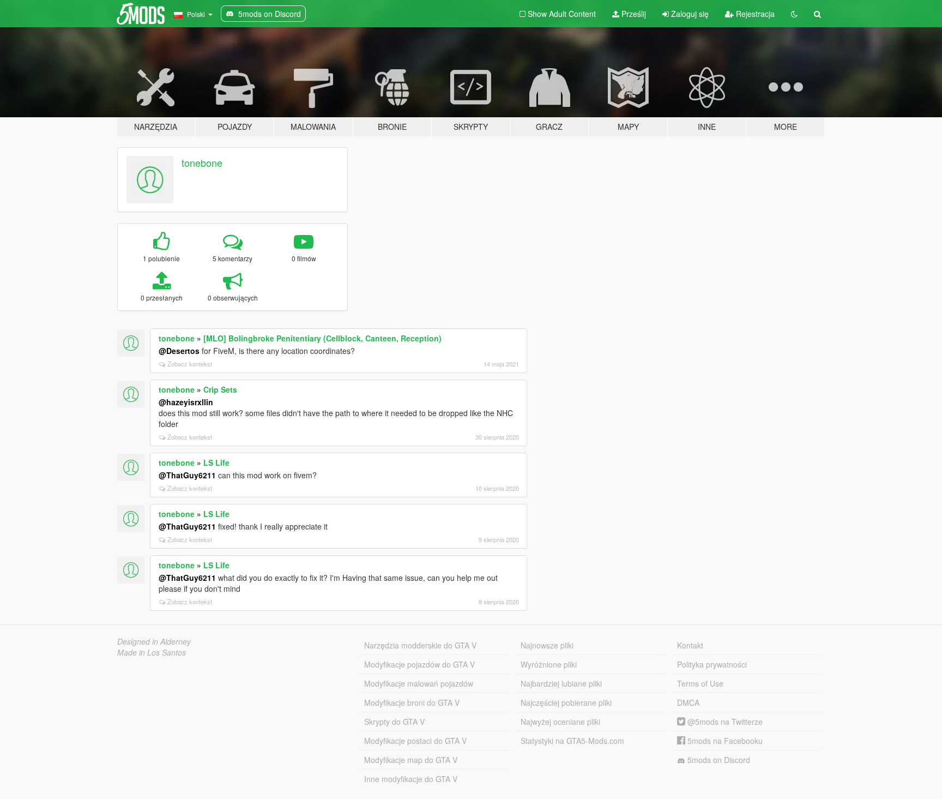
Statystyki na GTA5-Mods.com (572, 740)
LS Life (216, 462)
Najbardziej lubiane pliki (561, 683)
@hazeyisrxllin (186, 402)
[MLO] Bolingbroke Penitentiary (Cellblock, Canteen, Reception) (322, 338)
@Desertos (179, 350)
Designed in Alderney (154, 641)
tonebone (202, 162)
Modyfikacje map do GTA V (410, 759)
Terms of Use (700, 683)
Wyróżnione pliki (549, 664)
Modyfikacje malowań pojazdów (418, 683)
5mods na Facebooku (724, 740)
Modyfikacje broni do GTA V (412, 702)
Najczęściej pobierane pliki (566, 702)
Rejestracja (754, 13)
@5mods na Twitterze (724, 721)
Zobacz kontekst (189, 363)
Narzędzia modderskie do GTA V (420, 645)
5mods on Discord (717, 759)
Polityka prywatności (712, 664)
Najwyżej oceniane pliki (560, 721)
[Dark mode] (794, 13)
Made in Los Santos (151, 652)
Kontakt (690, 645)
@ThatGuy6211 (187, 475)
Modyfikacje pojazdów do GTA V (419, 664)
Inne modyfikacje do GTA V (410, 778)
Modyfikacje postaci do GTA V (415, 740)
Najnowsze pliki (547, 645)
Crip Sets (220, 389)
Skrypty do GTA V (394, 721)
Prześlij (632, 13)
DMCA (688, 702)
